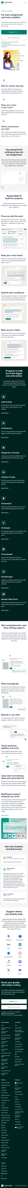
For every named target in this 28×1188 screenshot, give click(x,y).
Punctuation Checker (4, 1151)
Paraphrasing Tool (5, 1100)
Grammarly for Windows (4, 1032)
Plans (16, 1025)
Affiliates (17, 1099)
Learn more (4, 413)
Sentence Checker (5, 1147)
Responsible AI (18, 1091)
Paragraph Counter (5, 1117)
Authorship (3, 1132)
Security (17, 1119)
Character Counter (5, 1115)
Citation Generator (5, 1095)
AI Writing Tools (4, 1107)
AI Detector (4, 1090)
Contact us (3, 1168)
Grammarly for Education (18, 1038)
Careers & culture (19, 1094)
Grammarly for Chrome (4, 1042)
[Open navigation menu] (25, 2)
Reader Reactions (5, 1140)
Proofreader (4, 1157)
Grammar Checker (5, 1082)
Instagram (5, 1173)
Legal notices (18, 1124)
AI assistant (17, 1041)
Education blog (18, 1059)
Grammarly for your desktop (5, 1028)
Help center (4, 1166)
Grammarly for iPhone (4, 1067)
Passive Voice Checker (4, 1154)
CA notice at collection (17, 1116)
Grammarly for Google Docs (4, 1060)
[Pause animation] (2, 187)
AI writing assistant (19, 1049)
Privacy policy (18, 1106)
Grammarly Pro (18, 1028)
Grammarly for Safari (4, 1046)
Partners (17, 1101)
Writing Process (18, 1051)
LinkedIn (5, 1178)
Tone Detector (4, 1110)
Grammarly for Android (4, 1074)
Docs (2, 1025)
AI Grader (3, 1137)
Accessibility (17, 1121)
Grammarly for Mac (5, 1035)
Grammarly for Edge (6, 1053)
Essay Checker (4, 1097)
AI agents (3, 1087)
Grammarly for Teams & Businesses (19, 1031)
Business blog (18, 1061)
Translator (3, 1102)
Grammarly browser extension (6, 1038)
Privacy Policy (4, 45)
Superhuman (20, 1083)
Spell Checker (4, 1145)
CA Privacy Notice (18, 1015)
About (16, 1085)
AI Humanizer (4, 1092)
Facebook (5, 1171)
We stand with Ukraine (18, 1088)
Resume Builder (4, 1142)
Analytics (3, 1127)
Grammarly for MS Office (5, 1056)
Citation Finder (4, 1135)
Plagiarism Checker (5, 1085)
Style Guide (3, 1122)
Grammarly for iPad (5, 1070)
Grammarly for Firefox (4, 1050)
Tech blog (17, 1056)
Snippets (3, 1125)
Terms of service (18, 1109)
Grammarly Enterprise (17, 1034)
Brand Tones (4, 1130)
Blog (16, 1054)
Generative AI (18, 1046)
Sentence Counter (5, 1120)
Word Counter (4, 1112)
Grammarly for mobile (4, 1064)
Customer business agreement (19, 1112)
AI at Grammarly (19, 1044)
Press (16, 1096)
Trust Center (18, 1104)
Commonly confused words (19, 1065)
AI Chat (3, 1105)
